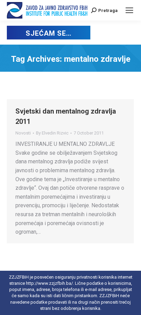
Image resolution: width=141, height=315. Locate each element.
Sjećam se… (48, 33)
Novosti (23, 133)
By (52, 133)
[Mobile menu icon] (129, 10)
